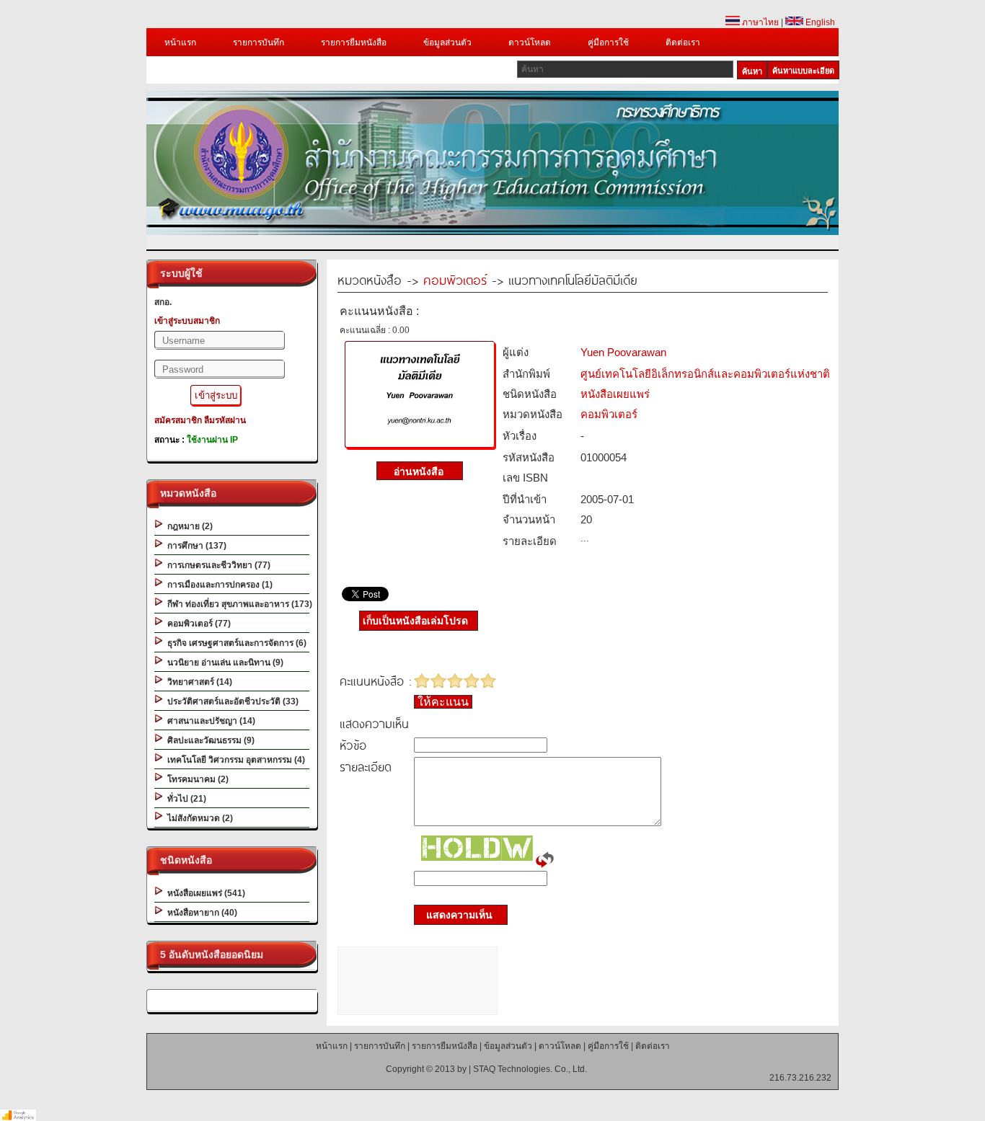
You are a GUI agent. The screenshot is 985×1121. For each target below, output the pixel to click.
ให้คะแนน (443, 702)
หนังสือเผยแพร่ (615, 394)
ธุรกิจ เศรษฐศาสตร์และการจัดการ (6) (234, 643)
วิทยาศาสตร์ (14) (197, 682)
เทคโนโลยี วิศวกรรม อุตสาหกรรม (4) (234, 760)
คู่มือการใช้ (608, 42)
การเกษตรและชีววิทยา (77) (216, 565)
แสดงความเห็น (455, 915)
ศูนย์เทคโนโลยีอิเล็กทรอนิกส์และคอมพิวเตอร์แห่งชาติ (705, 374)
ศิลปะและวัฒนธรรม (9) (209, 740)
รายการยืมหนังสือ (354, 42)
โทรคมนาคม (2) (196, 779)
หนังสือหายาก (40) (200, 913)
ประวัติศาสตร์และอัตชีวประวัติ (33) (231, 701)
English (819, 22)
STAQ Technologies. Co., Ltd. (530, 1069)
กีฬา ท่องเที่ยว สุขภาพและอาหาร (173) (237, 604)
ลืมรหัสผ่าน (225, 420)
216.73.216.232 (800, 1078)
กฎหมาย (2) (188, 526)
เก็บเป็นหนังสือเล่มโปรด (415, 620)
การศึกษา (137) (194, 546)
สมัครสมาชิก (178, 420)
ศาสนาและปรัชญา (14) (209, 721)
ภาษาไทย (759, 22)
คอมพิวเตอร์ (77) (197, 624)
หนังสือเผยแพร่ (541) (204, 893)
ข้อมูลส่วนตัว (447, 42)
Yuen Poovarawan (623, 352)
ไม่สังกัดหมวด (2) (198, 818)
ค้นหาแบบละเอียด (803, 70)
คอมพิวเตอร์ (455, 279)
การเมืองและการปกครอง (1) (218, 585)
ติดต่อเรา (683, 42)
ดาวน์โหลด (529, 42)
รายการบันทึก (258, 42)
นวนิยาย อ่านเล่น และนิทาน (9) (223, 662)
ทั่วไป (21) (184, 799)
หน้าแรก (180, 42)
